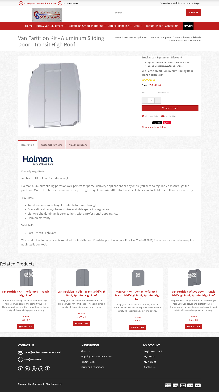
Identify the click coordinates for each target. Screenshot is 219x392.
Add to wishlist (151, 116)
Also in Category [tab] (78, 144)
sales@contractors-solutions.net (40, 3)
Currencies (165, 3)
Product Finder (154, 26)
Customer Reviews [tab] (51, 144)
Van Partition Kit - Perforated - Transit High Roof (25, 293)
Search (193, 12)
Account (187, 3)
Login (197, 3)
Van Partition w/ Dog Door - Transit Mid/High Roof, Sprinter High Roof (193, 293)
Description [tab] (27, 144)
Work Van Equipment (161, 37)
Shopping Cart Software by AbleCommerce (40, 383)
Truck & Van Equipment (49, 26)
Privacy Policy (88, 361)
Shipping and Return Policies (96, 356)
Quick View (25, 278)
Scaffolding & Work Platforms (85, 26)
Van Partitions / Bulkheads (188, 37)
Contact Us (171, 26)
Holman (25, 316)
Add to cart (171, 108)
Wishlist (176, 3)
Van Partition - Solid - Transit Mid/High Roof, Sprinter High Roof (81, 293)
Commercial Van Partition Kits (186, 40)
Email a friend (170, 116)
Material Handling (118, 26)
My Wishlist (150, 361)
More (137, 26)
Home (29, 26)
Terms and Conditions (92, 366)
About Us (85, 351)
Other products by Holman (154, 127)
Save (168, 123)
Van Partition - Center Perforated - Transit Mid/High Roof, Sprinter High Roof (137, 295)
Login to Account (153, 351)
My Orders (149, 356)
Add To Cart (26, 326)
